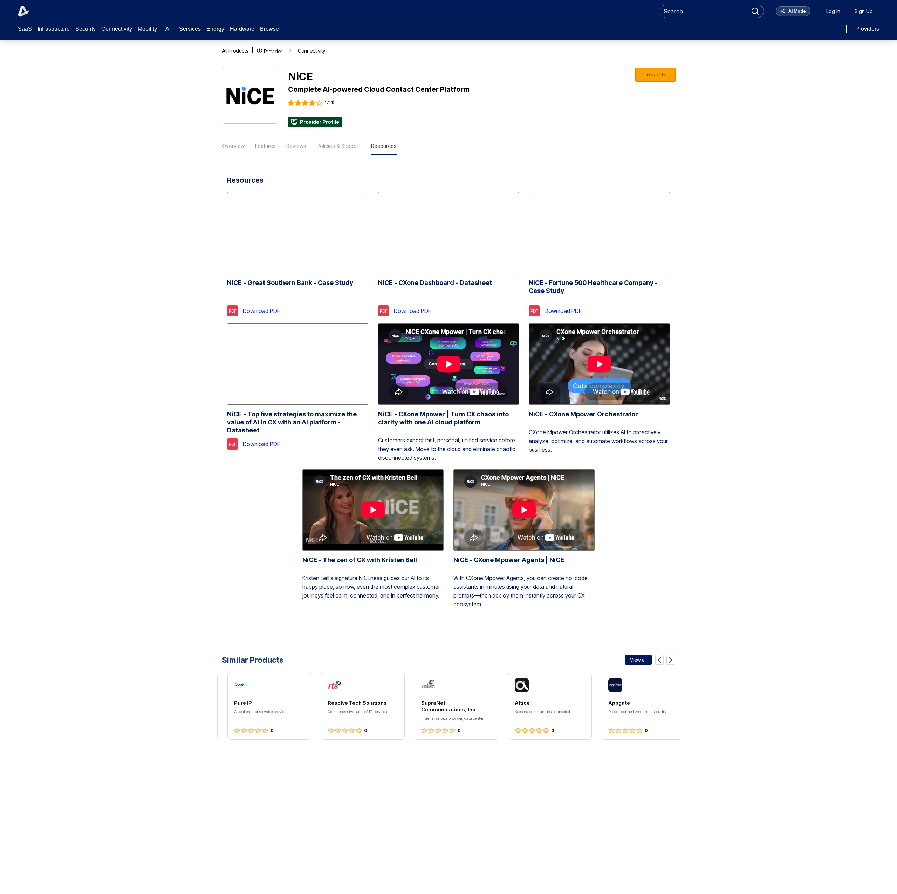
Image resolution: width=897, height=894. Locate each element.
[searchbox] (704, 11)
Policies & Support (339, 146)
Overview (233, 146)
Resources (384, 146)
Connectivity (116, 29)
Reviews (296, 146)
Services (190, 29)
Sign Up (864, 11)
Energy (215, 29)
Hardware (242, 29)
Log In (833, 11)
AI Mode (796, 11)
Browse (269, 29)
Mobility (147, 29)
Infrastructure (53, 29)
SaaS (25, 29)
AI (168, 29)
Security (85, 29)
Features (265, 146)
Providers (867, 29)
